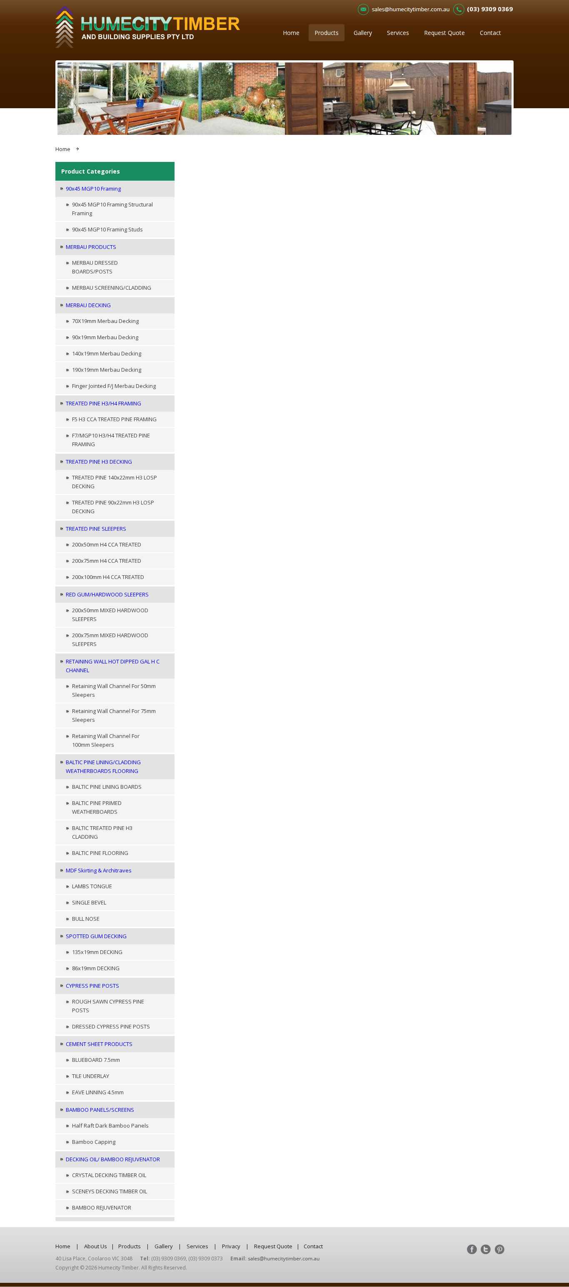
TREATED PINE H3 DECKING (99, 461)
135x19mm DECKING (97, 952)
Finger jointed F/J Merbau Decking (114, 386)
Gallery (363, 33)
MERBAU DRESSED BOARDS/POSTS (95, 267)
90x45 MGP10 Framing (93, 188)
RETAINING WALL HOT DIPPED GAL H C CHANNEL (113, 666)
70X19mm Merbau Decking (105, 321)
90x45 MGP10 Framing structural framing (112, 209)
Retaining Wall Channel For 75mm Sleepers (114, 715)
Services (398, 33)
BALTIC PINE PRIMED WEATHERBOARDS (97, 807)
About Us (95, 1246)
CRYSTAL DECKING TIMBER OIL (109, 1175)
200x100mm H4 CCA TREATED (108, 577)
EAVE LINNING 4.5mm (98, 1092)
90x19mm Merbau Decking (105, 337)
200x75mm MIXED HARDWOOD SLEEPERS (110, 639)
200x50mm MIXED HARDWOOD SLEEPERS (110, 614)
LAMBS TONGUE (92, 886)
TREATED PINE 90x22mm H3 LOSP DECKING (113, 507)
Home (291, 33)
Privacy (231, 1246)
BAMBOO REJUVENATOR (101, 1207)
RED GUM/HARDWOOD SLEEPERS (107, 594)
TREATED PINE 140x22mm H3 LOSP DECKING (114, 482)
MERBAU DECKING (88, 305)
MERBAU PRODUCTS (91, 247)
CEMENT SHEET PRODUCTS (99, 1044)
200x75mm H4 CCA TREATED (106, 560)
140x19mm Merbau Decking (106, 353)
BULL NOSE (86, 918)
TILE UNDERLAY (90, 1076)
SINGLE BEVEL (89, 902)
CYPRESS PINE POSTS (92, 985)
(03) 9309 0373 (205, 1258)
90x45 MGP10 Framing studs (107, 229)
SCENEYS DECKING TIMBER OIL (109, 1191)
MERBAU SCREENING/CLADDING (111, 287)
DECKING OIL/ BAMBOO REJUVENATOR (113, 1159)
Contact (490, 33)
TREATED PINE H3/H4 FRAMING (103, 403)
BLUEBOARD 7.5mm (96, 1059)
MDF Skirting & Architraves (99, 870)
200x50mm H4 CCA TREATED (106, 544)
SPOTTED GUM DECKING (96, 936)
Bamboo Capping (93, 1141)
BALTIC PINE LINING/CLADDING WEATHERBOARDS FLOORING (103, 766)
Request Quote (444, 33)
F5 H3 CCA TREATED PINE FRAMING (114, 419)
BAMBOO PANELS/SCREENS (100, 1109)
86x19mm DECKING (96, 968)
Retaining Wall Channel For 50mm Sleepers (114, 690)
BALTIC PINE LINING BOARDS (107, 786)
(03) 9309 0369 (490, 9)
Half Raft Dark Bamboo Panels (110, 1125)
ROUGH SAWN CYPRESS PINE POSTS (108, 1006)
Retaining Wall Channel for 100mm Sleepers (106, 740)
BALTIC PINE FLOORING (100, 853)
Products (326, 33)
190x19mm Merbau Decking (106, 369)
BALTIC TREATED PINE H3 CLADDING (102, 832)
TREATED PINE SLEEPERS (96, 528)
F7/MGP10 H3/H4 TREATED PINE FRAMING (111, 440)
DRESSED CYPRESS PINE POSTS (111, 1026)
